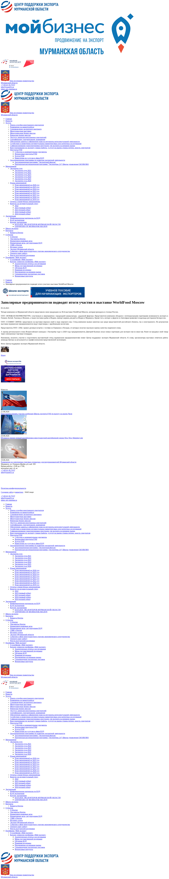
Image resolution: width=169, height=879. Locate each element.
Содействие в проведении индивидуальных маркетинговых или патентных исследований (45, 144)
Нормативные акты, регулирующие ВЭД (26, 243)
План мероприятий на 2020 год (27, 197)
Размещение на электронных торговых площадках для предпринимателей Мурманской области (38, 462)
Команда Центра (16, 233)
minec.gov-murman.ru (9, 89)
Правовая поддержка (23, 270)
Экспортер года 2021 (23, 170)
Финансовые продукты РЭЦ (26, 154)
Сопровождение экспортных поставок (30, 274)
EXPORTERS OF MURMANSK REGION (31, 226)
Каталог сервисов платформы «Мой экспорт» (28, 262)
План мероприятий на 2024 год (27, 189)
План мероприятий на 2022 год (27, 193)
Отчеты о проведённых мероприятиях (25, 202)
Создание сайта (7, 492)
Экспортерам (11, 216)
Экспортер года (16, 168)
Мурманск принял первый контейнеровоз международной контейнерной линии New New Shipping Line (42, 438)
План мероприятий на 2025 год (27, 187)
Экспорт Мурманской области (22, 249)
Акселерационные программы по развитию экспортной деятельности (37, 160)
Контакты (9, 231)
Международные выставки (20, 131)
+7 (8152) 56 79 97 (8, 85)
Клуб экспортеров (17, 220)
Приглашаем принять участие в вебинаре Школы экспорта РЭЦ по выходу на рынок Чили (36, 414)
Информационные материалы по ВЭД (25, 218)
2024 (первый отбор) (23, 212)
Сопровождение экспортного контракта (26, 129)
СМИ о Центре (16, 245)
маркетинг (19, 492)
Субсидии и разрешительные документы (31, 152)
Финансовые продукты (24, 276)
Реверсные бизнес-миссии (20, 135)
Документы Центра (17, 239)
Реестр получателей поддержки (22, 255)
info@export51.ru (7, 87)
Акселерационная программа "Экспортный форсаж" (35, 162)
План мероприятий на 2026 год (27, 185)
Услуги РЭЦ (19, 156)
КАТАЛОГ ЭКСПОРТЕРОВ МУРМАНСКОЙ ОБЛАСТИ (38, 224)
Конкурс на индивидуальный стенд (24, 204)
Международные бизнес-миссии (23, 133)
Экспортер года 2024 (23, 177)
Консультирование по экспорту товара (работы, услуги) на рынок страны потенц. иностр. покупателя (50, 148)
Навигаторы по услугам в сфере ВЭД (29, 158)
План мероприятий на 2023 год (27, 191)
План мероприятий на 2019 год (27, 199)
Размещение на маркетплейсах (22, 127)
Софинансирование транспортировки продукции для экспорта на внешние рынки (42, 146)
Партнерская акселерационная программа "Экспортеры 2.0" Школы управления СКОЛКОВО (52, 164)
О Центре (9, 235)
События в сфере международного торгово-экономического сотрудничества (40, 251)
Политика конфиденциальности (13, 488)
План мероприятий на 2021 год (27, 195)
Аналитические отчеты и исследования (30, 264)
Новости (9, 121)
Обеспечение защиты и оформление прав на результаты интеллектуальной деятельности (45, 141)
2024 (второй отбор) (22, 214)
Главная (9, 119)
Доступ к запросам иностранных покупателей (28, 137)
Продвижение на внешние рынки (28, 272)
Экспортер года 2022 (23, 173)
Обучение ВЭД (21, 268)
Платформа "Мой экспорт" (16, 257)
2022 (16, 206)
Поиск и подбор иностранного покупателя (27, 125)
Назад (3, 355)
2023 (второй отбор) (22, 210)
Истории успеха (16, 247)
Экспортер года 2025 (23, 179)
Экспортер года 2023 (23, 175)
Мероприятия (11, 166)
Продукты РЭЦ (16, 150)
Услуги (8, 123)
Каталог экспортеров (18, 222)
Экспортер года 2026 (23, 181)
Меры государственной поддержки (28, 266)
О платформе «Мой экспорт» (21, 259)
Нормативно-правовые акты (21, 241)
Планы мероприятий (18, 183)
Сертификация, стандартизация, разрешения (27, 139)
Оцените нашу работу (18, 253)
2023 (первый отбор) (23, 208)
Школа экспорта (12, 228)
